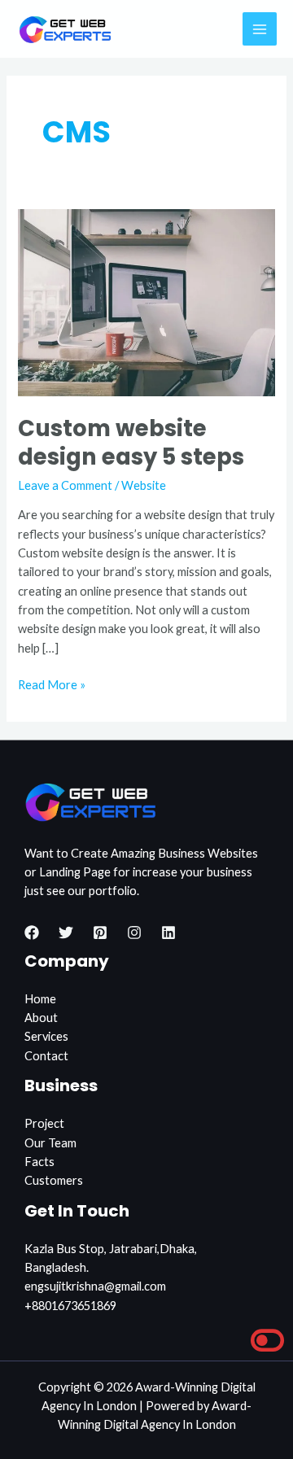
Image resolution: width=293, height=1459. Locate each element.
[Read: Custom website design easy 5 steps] (146, 301)
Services (46, 1036)
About (41, 1017)
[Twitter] (66, 932)
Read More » (51, 683)
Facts (39, 1162)
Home (40, 999)
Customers (53, 1180)
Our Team (50, 1143)
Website (143, 485)
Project (44, 1123)
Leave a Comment (65, 485)
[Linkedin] (168, 932)
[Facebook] (31, 932)
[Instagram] (134, 932)
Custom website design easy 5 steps (131, 443)
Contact (46, 1056)
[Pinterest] (100, 932)
